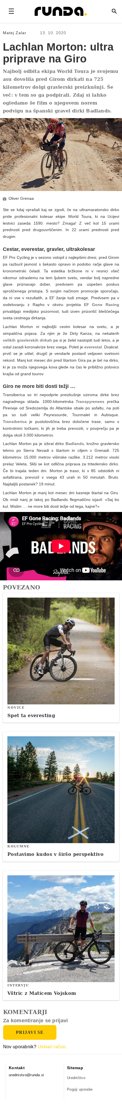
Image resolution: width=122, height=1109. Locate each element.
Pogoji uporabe (79, 1089)
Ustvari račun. (52, 1046)
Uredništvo (76, 1078)
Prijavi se (30, 1032)
